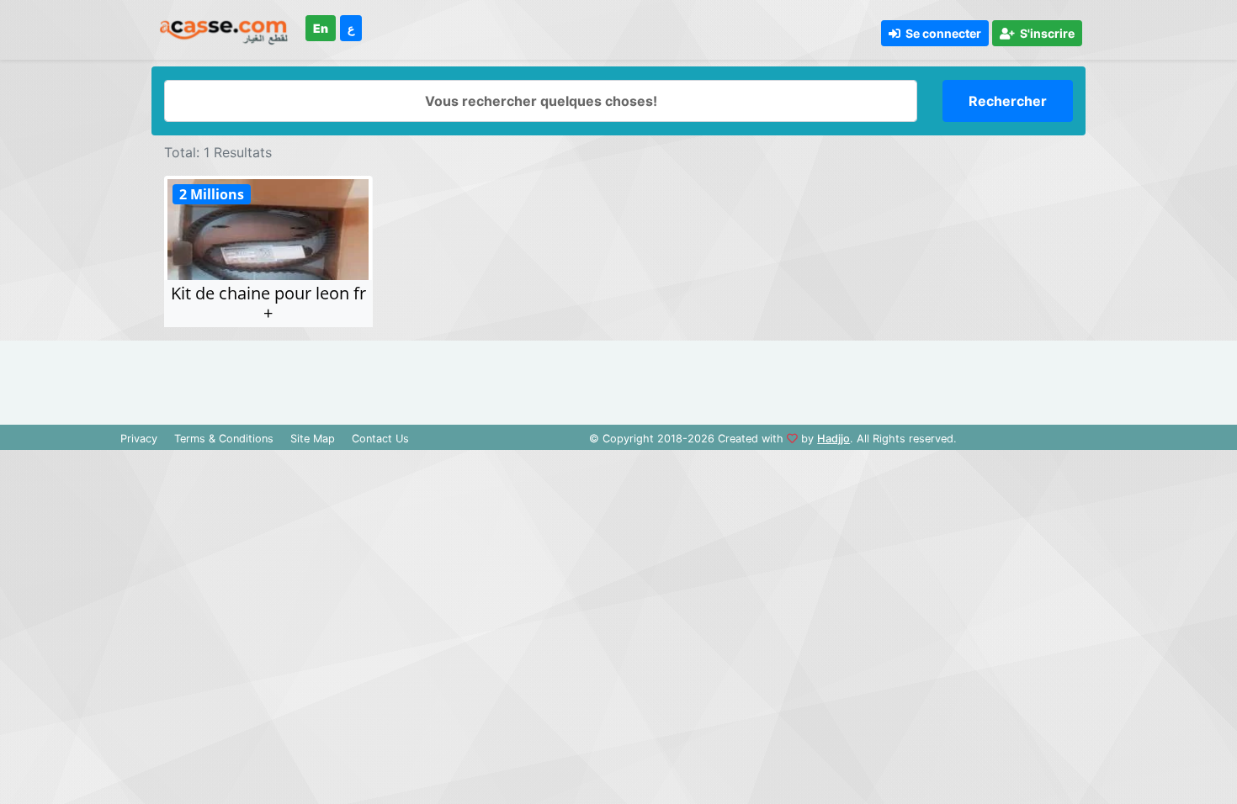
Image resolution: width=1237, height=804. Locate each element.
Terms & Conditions (223, 438)
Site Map (312, 438)
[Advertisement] (618, 378)
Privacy (138, 438)
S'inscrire (1045, 33)
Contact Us (380, 438)
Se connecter (940, 33)
